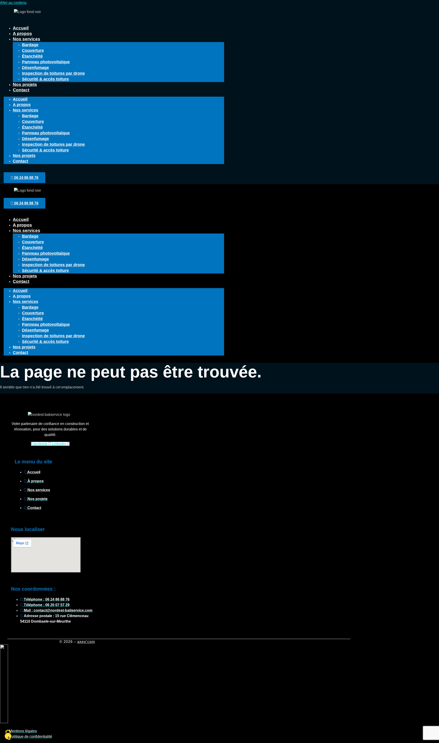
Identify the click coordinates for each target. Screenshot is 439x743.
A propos (22, 33)
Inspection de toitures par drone (53, 73)
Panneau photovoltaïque (46, 62)
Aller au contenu (13, 3)
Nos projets (25, 84)
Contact (21, 90)
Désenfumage (35, 67)
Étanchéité (32, 56)
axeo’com (86, 642)
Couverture (33, 50)
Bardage (30, 44)
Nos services (26, 39)
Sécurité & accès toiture (45, 79)
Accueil (21, 28)
